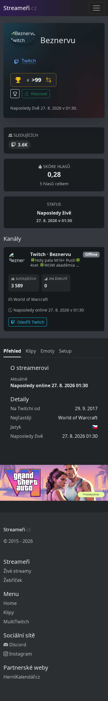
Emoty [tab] (47, 351)
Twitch (29, 61)
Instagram (20, 654)
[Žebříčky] (15, 93)
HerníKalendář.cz (21, 677)
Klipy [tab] (31, 351)
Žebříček (12, 580)
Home (10, 603)
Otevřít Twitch (30, 322)
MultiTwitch (16, 621)
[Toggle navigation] (96, 8)
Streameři (20, 8)
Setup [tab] (65, 351)
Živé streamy (17, 571)
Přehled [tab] (12, 351)
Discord (17, 644)
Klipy (8, 612)
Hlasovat (38, 93)
